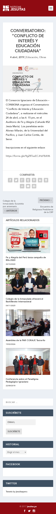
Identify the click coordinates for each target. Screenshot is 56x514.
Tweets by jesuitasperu (16, 491)
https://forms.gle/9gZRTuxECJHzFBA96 (28, 156)
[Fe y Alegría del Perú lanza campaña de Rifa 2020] (28, 240)
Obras (42, 57)
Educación (32, 57)
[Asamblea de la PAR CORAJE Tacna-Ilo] (28, 322)
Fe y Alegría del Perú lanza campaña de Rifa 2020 (26, 259)
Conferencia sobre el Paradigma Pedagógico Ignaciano (22, 380)
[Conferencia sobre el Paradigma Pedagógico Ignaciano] (28, 361)
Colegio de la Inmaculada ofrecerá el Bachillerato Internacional (24, 300)
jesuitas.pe (32, 506)
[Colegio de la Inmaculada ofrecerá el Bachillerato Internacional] (28, 281)
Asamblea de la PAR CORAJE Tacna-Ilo (26, 340)
